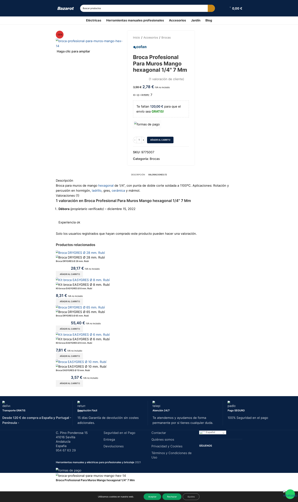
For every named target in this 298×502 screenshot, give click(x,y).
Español (210, 432)
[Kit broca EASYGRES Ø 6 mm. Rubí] (83, 334)
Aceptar (152, 496)
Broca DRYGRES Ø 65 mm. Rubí (72, 315)
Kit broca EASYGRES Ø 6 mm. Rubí (74, 343)
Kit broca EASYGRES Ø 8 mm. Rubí (74, 288)
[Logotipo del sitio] (65, 8)
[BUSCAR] (211, 8)
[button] (69, 274)
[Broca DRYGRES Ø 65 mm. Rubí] (80, 307)
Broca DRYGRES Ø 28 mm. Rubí (72, 261)
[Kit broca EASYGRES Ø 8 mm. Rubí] (83, 280)
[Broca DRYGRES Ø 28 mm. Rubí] (80, 252)
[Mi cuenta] (223, 8)
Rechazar (172, 496)
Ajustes (191, 496)
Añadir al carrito (160, 140)
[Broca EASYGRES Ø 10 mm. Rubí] (81, 362)
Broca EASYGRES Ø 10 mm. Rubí (73, 370)
